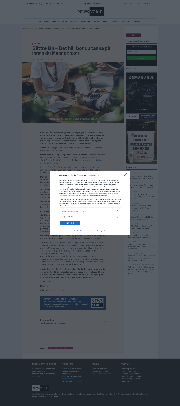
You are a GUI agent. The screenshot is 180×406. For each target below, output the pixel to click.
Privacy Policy (101, 231)
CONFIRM (70, 223)
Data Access (90, 231)
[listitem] (90, 211)
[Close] (126, 175)
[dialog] (90, 203)
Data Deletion (78, 231)
